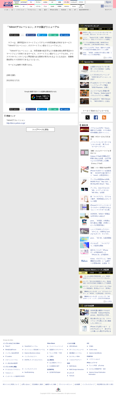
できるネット (9, 373)
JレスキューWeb (74, 356)
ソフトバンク (20, 10)
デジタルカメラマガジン (12, 369)
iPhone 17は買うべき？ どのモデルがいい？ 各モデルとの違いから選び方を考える (100, 329)
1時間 (83, 29)
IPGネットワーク (92, 362)
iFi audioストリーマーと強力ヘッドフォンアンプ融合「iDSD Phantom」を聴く (100, 85)
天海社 (91, 346)
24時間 (91, 29)
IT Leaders (8, 356)
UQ (40, 10)
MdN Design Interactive (76, 369)
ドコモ (6, 10)
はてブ (44, 35)
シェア (32, 35)
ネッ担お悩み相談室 (11, 363)
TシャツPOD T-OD (56, 353)
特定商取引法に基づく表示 (105, 384)
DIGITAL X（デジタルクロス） (34, 360)
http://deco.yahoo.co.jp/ (16, 123)
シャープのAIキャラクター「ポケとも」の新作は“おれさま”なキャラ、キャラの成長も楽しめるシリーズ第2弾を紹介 (100, 233)
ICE (88, 343)
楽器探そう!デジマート (56, 349)
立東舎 (52, 356)
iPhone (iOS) (54, 10)
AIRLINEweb (73, 346)
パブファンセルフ (94, 359)
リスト (22, 35)
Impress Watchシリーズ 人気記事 (96, 270)
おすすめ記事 (89, 306)
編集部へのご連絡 (50, 384)
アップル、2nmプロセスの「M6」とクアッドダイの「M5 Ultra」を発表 (99, 190)
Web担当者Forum (10, 349)
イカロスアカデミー (75, 360)
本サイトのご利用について (11, 384)
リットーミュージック (56, 346)
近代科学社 (50, 369)
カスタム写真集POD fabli (97, 369)
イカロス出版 (71, 343)
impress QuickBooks (95, 353)
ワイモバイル (32, 10)
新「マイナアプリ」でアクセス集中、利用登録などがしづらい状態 (100, 199)
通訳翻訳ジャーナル (75, 353)
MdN (68, 363)
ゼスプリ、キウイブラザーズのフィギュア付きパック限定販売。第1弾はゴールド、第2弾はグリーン (97, 288)
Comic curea (93, 349)
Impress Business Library (32, 353)
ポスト (16, 35)
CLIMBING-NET (54, 366)
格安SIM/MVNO (84, 10)
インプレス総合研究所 (12, 353)
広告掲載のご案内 (37, 384)
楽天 (45, 10)
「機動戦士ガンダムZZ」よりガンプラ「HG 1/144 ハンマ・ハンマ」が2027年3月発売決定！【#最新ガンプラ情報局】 (96, 298)
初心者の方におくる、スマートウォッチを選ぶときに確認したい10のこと (100, 321)
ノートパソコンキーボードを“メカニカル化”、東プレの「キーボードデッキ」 (100, 144)
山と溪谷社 (50, 360)
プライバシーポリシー (65, 384)
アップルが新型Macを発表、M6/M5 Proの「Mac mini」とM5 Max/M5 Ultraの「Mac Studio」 (96, 44)
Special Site (88, 62)
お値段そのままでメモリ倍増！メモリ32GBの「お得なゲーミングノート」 (100, 69)
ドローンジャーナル (11, 360)
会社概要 (77, 384)
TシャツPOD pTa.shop (96, 365)
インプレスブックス (31, 369)
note (55, 35)
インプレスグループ (88, 384)
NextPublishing (29, 372)
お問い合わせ (26, 384)
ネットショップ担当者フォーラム (35, 349)
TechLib (71, 376)
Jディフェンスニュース (76, 349)
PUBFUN (90, 356)
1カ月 (108, 29)
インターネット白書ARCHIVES (15, 376)
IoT (75, 10)
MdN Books (72, 366)
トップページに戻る (40, 129)
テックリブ (70, 373)
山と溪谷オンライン (56, 362)
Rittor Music (51, 343)
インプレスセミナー (31, 356)
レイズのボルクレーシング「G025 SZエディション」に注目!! (100, 77)
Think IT (7, 346)
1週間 (100, 29)
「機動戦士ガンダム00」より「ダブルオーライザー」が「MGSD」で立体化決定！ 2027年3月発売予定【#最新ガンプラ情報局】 (97, 293)
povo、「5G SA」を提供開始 (100, 238)
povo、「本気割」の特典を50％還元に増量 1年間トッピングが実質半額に (100, 223)
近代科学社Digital (55, 372)
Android (63, 10)
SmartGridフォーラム (31, 346)
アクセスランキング (91, 26)
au (12, 10)
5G (70, 10)
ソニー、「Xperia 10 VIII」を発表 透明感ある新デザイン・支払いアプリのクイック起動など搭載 (97, 39)
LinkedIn (66, 35)
